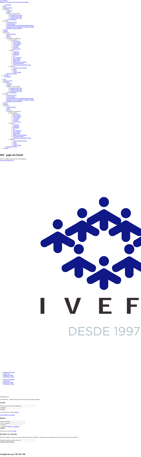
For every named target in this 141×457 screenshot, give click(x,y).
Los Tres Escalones (11, 19)
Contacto (5, 31)
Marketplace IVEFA (12, 73)
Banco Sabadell (17, 43)
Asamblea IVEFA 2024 (16, 15)
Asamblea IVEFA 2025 (16, 16)
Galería (8, 12)
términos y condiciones (13, 426)
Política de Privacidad (8, 372)
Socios (8, 35)
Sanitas (15, 70)
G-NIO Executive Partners (20, 68)
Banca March (16, 41)
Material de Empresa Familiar (14, 28)
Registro (17, 412)
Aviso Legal (6, 373)
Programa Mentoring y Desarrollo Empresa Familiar (20, 25)
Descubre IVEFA (7, 8)
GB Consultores (17, 57)
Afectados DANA (11, 34)
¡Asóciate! (6, 75)
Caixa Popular (16, 44)
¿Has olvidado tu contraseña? (7, 415)
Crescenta (15, 47)
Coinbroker (16, 51)
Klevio (15, 69)
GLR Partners (16, 59)
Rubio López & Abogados (20, 62)
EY (14, 56)
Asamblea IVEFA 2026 (16, 18)
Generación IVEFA (12, 22)
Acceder (14, 431)
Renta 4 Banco (17, 49)
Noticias (5, 29)
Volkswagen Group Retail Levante (22, 65)
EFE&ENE (16, 54)
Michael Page (16, 60)
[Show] (21, 407)
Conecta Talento (11, 24)
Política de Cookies (8, 375)
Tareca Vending (17, 72)
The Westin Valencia (18, 63)
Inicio (4, 6)
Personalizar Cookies (8, 376)
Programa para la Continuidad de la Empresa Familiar (20, 27)
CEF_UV (9, 37)
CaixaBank (16, 46)
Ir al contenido (3, 0)
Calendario (9, 10)
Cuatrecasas (16, 53)
